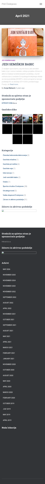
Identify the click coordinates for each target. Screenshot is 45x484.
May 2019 (6, 415)
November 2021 (9, 314)
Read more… (14, 84)
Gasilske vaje (8, 168)
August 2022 (8, 303)
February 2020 (9, 398)
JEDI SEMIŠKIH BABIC (18, 64)
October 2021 (8, 319)
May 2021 (6, 336)
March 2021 (8, 347)
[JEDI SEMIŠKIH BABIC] (22, 42)
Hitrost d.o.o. (6, 242)
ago (20, 88)
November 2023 (9, 286)
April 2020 (7, 387)
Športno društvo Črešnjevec (13, 186)
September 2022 (9, 297)
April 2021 (7, 342)
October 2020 (8, 370)
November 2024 (9, 280)
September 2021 (9, 325)
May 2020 (6, 381)
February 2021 (9, 353)
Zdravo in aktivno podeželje (13, 199)
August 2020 (8, 375)
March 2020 (8, 392)
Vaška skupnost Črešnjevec (13, 195)
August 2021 (8, 331)
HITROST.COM (7, 103)
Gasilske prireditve (10, 164)
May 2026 (6, 269)
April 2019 (7, 420)
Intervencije (7, 173)
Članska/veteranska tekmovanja (15, 155)
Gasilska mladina (9, 160)
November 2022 (9, 292)
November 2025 (9, 275)
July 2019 (6, 409)
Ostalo (5, 182)
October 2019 (8, 403)
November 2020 (9, 364)
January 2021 (8, 359)
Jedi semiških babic (8, 60)
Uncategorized (8, 191)
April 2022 (7, 308)
